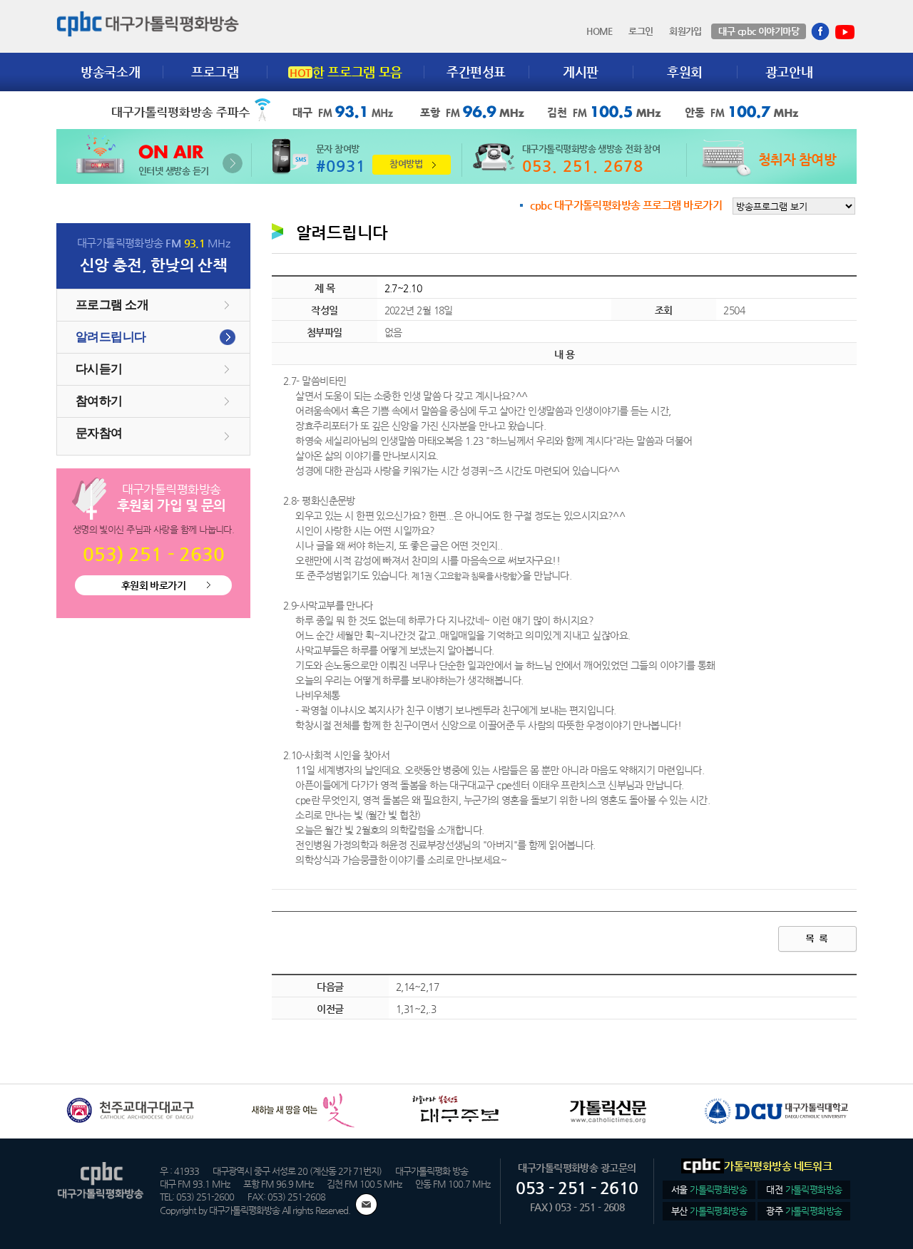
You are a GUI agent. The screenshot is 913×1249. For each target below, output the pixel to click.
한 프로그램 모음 (346, 71)
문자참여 (99, 433)
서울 (709, 1189)
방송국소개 (110, 71)
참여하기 (99, 401)
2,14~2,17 (417, 986)
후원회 (685, 71)
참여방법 (405, 163)
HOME (599, 31)
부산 (709, 1211)
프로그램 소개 (112, 305)
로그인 (640, 31)
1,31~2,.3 (416, 1008)
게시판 (580, 71)
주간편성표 (476, 71)
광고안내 (789, 71)
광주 (804, 1211)
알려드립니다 (111, 337)
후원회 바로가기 (153, 585)
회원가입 (685, 31)
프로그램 (215, 71)
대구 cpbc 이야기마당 (758, 31)
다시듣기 (99, 369)
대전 (804, 1189)
